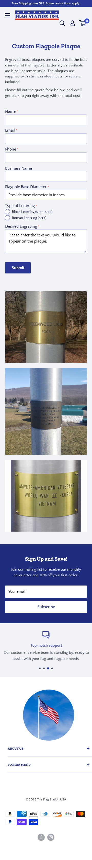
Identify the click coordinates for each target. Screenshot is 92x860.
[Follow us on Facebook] (41, 837)
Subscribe (46, 607)
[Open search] (62, 23)
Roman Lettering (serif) (29, 218)
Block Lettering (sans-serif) (32, 212)
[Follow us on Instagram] (50, 837)
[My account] (72, 23)
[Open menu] (7, 15)
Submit (18, 268)
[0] (82, 23)
